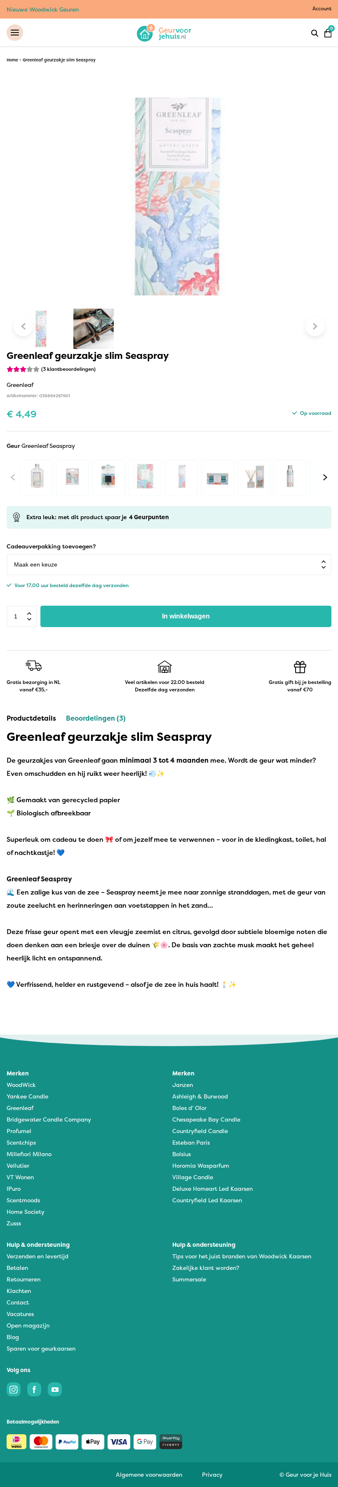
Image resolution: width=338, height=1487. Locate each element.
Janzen (182, 1085)
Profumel (19, 1131)
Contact (18, 1302)
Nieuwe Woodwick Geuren (43, 9)
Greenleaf (20, 1108)
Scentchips (21, 1142)
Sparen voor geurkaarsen (41, 1348)
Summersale (189, 1279)
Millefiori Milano (29, 1154)
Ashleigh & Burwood (200, 1096)
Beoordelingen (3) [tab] (96, 718)
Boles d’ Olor (189, 1108)
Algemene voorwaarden (149, 1474)
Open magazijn (28, 1325)
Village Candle (192, 1177)
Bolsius (181, 1154)
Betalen (17, 1268)
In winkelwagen (186, 616)
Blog (13, 1337)
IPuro (14, 1188)
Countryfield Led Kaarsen (207, 1200)
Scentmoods (23, 1200)
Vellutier (18, 1165)
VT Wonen (20, 1177)
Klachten (19, 1291)
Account (321, 8)
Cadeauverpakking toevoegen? (51, 546)
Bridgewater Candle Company (49, 1119)
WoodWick (21, 1085)
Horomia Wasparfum (200, 1165)
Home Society (26, 1211)
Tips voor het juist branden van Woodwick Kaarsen (241, 1256)
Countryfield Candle (200, 1131)
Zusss (14, 1223)
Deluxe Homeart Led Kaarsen (212, 1188)
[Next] (325, 477)
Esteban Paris (191, 1142)
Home (12, 60)
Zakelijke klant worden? (205, 1268)
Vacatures (20, 1314)
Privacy (212, 1474)
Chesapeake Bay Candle (206, 1119)
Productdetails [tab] (31, 718)
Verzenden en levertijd (37, 1256)
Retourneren (23, 1279)
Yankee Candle (27, 1096)
